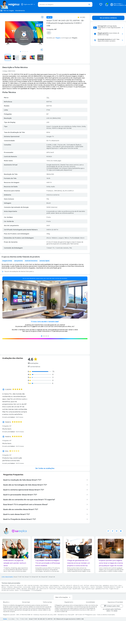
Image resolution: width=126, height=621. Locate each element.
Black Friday (5, 585)
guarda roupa (90, 588)
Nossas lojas (26, 602)
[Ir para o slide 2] (22, 51)
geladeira (106, 585)
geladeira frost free (102, 588)
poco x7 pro (113, 585)
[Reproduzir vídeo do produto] (24, 34)
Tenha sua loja (47, 602)
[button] (89, 4)
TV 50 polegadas (25, 590)
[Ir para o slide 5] (27, 51)
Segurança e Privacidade (115, 602)
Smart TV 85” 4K (19, 577)
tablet (18, 588)
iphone (4, 587)
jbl (37, 588)
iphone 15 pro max (55, 587)
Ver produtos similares (108, 18)
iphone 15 (69, 585)
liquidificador (77, 588)
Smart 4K (52, 577)
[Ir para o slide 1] (20, 51)
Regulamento (69, 602)
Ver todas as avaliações (44, 468)
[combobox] (65, 4)
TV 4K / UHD (23, 619)
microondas (27, 587)
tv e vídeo (11, 619)
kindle (33, 587)
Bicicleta (24, 588)
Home (5, 619)
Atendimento (20, 10)
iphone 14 (76, 585)
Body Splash (32, 588)
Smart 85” (45, 577)
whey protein (18, 587)
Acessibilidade (90, 602)
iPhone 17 (13, 585)
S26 (25, 585)
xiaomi (93, 587)
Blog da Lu (6, 602)
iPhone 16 (20, 585)
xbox (120, 585)
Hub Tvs (62, 585)
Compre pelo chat (113, 606)
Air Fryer (86, 585)
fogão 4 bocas (113, 588)
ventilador (99, 587)
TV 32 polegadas (36, 590)
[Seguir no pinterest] (120, 531)
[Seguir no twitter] (108, 531)
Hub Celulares (44, 585)
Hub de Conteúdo (33, 585)
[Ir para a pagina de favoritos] (100, 4)
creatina (9, 587)
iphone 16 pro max (96, 585)
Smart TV (28, 577)
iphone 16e (76, 587)
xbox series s (85, 587)
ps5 (82, 585)
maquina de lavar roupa (64, 588)
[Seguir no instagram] (116, 531)
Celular (118, 587)
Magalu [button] (58, 38)
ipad (83, 588)
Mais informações (61, 597)
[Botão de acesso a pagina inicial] (9, 4)
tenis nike (52, 588)
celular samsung (67, 587)
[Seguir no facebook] (112, 531)
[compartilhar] (41, 49)
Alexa (16, 590)
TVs (17, 619)
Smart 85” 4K (36, 577)
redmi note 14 (43, 588)
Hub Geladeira (54, 585)
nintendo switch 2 (109, 587)
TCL (47, 97)
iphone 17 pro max (42, 587)
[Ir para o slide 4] (25, 51)
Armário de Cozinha (8, 590)
